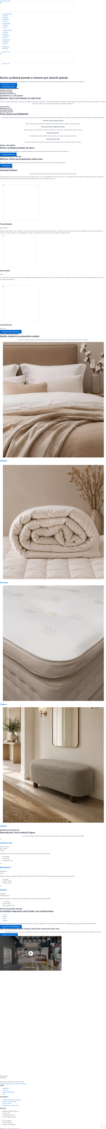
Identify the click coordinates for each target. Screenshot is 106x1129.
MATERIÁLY (6, 19)
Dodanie (3, 890)
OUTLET (5, 21)
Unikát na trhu (6, 843)
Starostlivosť (5, 867)
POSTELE (5, 16)
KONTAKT (5, 25)
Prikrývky (4, 583)
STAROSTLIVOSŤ (7, 14)
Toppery (3, 704)
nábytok (3, 826)
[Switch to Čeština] (5, 48)
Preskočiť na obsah (5, 1)
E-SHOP (5, 27)
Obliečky (3, 461)
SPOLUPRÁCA (7, 23)
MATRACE (5, 18)
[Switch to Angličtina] (6, 46)
